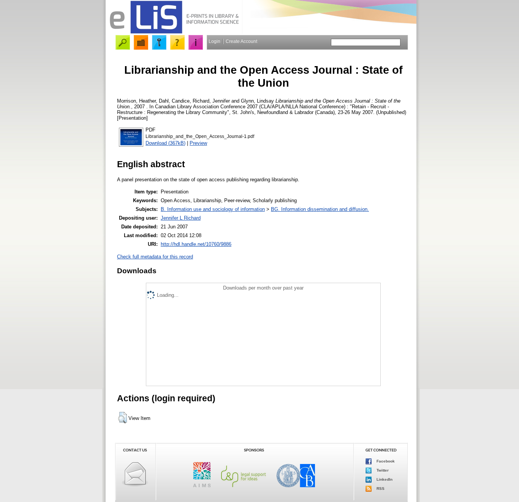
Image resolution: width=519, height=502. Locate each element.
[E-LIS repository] (174, 32)
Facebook (385, 461)
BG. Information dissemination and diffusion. (320, 209)
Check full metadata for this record (155, 257)
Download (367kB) (165, 143)
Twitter (382, 470)
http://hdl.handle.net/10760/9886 (196, 244)
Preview (198, 143)
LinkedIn (383, 479)
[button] (122, 417)
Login (214, 41)
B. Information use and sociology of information (213, 209)
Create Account (241, 41)
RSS (380, 488)
